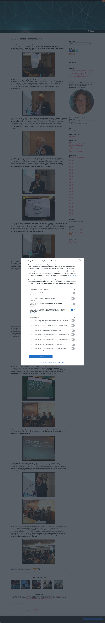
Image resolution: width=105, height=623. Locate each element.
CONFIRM (41, 356)
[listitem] (52, 289)
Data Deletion (43, 362)
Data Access (52, 362)
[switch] (73, 293)
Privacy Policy (61, 362)
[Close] (80, 261)
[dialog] (52, 311)
